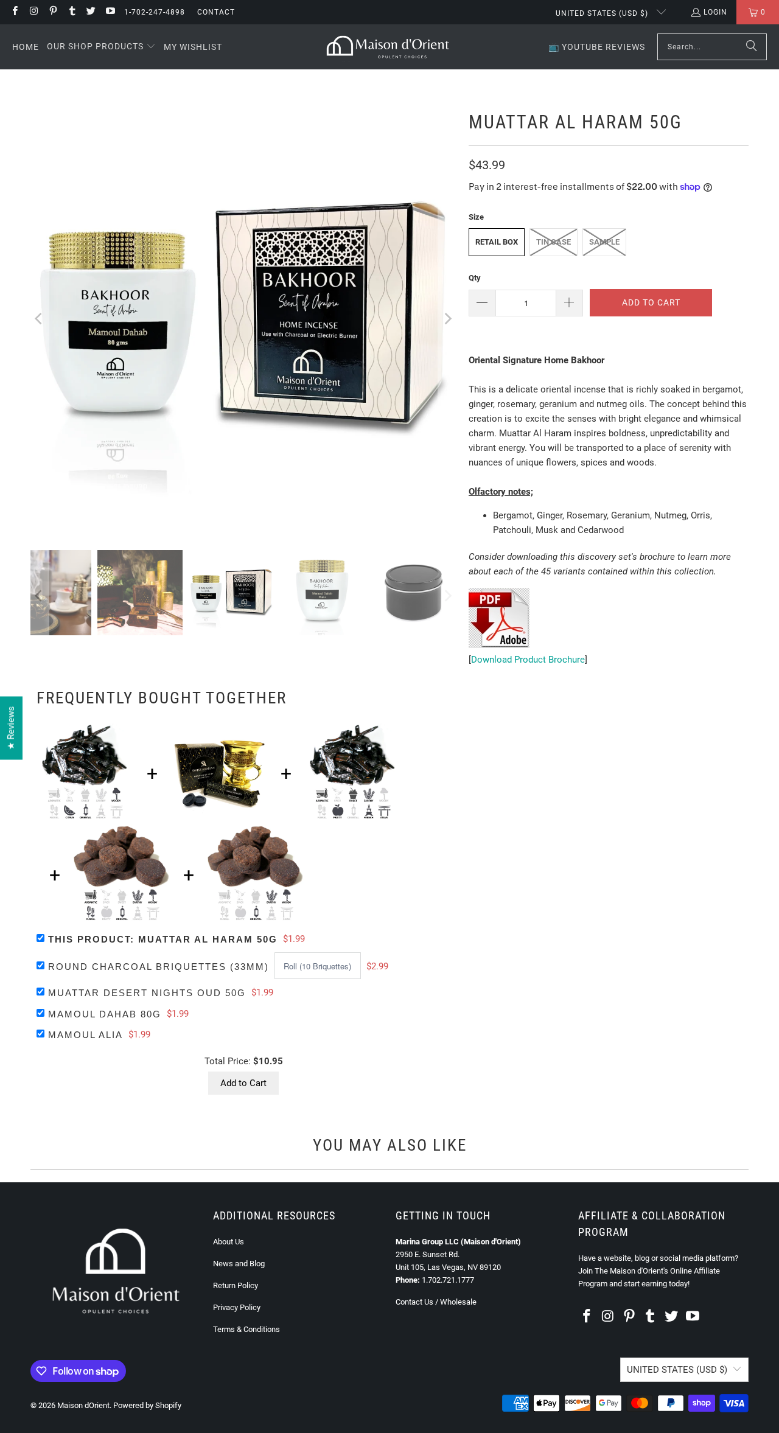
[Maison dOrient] (388, 46)
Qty (475, 277)
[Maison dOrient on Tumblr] (71, 12)
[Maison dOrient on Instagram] (33, 12)
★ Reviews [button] (10, 728)
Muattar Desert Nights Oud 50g (147, 993)
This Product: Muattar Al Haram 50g (163, 939)
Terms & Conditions (246, 1329)
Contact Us (414, 1301)
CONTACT (216, 12)
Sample (604, 241)
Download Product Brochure (528, 659)
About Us (228, 1241)
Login (715, 12)
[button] (101, 47)
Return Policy (235, 1285)
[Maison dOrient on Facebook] (14, 12)
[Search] (751, 46)
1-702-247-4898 (154, 12)
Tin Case (553, 241)
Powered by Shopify (147, 1405)
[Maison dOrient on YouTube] (109, 12)
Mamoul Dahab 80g (104, 1014)
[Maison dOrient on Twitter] (90, 12)
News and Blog (239, 1263)
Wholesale (458, 1301)
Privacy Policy (236, 1307)
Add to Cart (243, 1083)
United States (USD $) (603, 13)
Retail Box (496, 241)
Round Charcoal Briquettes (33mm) (158, 966)
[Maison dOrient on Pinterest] (52, 12)
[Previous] (39, 319)
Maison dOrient (83, 1405)
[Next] (447, 319)
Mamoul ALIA (85, 1035)
